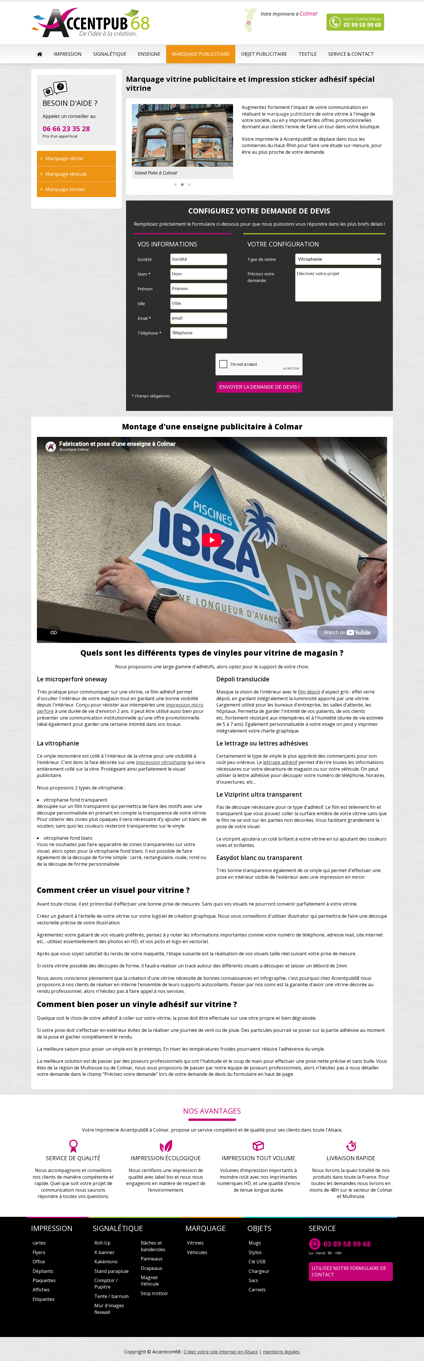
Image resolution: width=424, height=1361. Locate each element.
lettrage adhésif (280, 762)
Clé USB (257, 1261)
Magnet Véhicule (150, 1280)
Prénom (145, 289)
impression (68, 54)
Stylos (255, 1252)
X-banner (104, 1252)
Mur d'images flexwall (109, 1308)
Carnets (257, 1289)
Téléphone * (150, 333)
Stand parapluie (111, 1271)
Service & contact (351, 54)
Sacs (253, 1280)
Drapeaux (151, 1268)
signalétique (109, 54)
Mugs (255, 1243)
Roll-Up (102, 1243)
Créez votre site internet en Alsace (221, 1352)
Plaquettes (44, 1280)
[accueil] (39, 54)
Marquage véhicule (66, 174)
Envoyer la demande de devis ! (259, 387)
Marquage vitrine (64, 158)
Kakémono (106, 1261)
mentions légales (281, 1352)
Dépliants (43, 1271)
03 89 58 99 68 (347, 1244)
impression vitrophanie (161, 762)
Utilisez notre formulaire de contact (349, 1271)
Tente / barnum (111, 1296)
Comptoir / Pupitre (106, 1283)
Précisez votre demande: (260, 277)
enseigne (149, 54)
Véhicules (197, 1252)
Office (39, 1261)
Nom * (144, 274)
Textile (308, 54)
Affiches (41, 1289)
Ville (141, 303)
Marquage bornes (65, 189)
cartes (39, 1243)
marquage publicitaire (201, 54)
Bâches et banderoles (153, 1246)
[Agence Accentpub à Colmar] (91, 23)
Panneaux (151, 1259)
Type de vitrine (261, 259)
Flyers (39, 1252)
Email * (144, 318)
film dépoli (309, 692)
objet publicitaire (264, 54)
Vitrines (195, 1243)
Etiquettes (44, 1299)
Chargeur (259, 1271)
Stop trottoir (154, 1293)
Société (145, 259)
